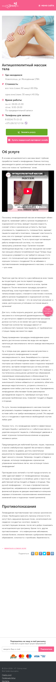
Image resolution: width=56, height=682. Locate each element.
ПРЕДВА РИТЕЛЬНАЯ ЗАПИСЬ (48, 311)
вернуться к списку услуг (15, 548)
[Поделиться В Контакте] (33, 553)
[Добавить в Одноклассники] (36, 553)
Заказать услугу (28, 132)
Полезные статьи (8, 678)
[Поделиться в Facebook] (40, 553)
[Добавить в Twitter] (44, 553)
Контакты (5, 681)
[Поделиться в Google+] (48, 553)
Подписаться (46, 649)
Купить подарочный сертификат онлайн (29, 140)
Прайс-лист (7, 675)
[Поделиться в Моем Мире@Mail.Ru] (52, 553)
